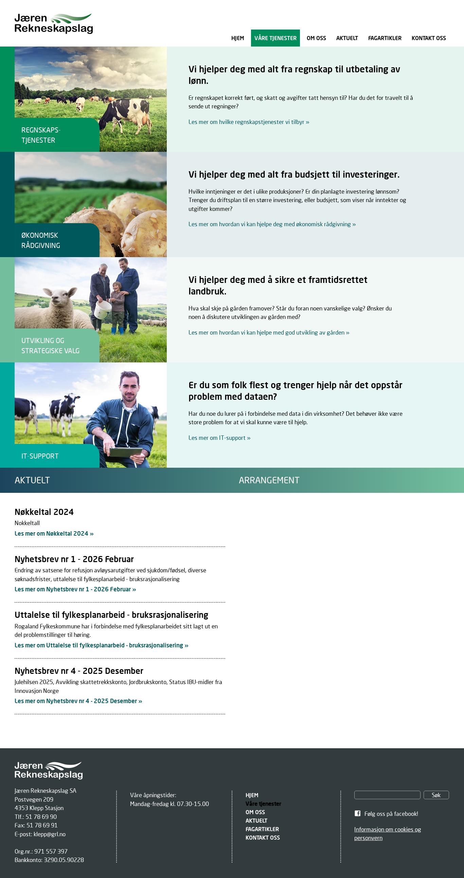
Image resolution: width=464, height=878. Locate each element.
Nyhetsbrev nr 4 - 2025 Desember (79, 671)
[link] (232, 99)
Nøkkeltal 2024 (44, 512)
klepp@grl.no (50, 834)
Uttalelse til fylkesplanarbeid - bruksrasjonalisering (111, 615)
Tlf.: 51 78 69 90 (36, 816)
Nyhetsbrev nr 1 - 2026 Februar (74, 559)
